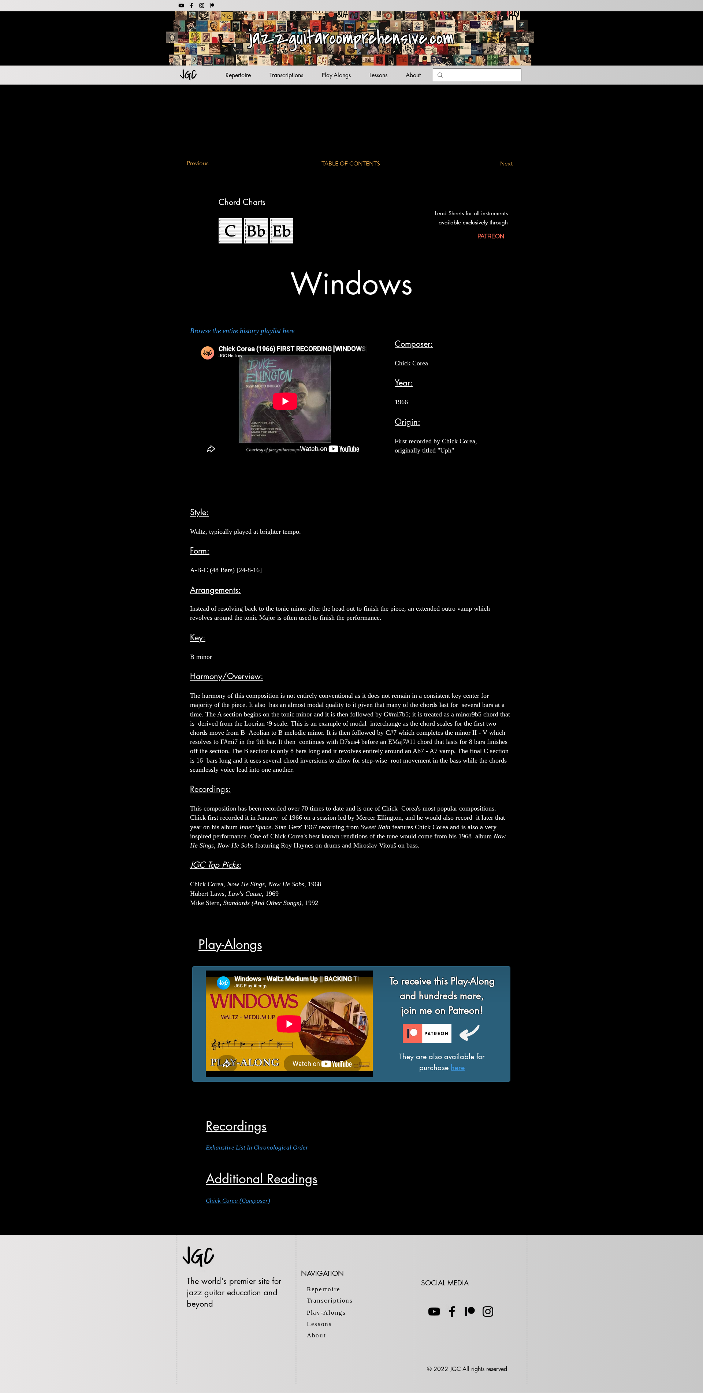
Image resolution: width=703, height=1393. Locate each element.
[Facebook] (191, 5)
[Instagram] (201, 5)
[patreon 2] (212, 5)
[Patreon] (470, 1311)
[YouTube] (181, 5)
